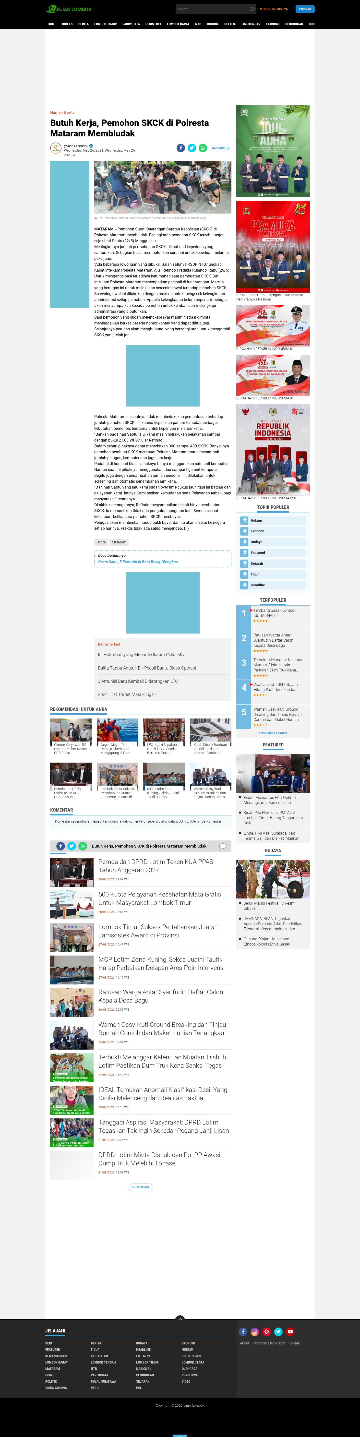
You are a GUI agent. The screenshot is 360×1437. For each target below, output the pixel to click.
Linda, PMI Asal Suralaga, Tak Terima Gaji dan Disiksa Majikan (272, 836)
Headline (258, 585)
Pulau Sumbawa (103, 1381)
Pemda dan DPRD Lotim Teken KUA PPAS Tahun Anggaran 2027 (155, 866)
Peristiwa (153, 24)
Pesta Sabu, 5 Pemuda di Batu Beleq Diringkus (138, 562)
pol (139, 1388)
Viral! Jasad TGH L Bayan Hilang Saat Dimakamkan (275, 687)
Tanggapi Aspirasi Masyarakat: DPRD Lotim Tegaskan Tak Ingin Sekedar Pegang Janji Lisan (163, 1126)
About (244, 1343)
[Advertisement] (180, 67)
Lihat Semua (140, 1187)
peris (95, 1388)
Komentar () (220, 148)
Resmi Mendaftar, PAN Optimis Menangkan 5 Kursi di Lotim (270, 800)
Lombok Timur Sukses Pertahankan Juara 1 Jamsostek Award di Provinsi (158, 931)
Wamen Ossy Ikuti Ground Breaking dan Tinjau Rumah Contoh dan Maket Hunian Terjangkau (162, 1029)
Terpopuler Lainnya (273, 733)
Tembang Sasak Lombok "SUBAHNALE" (274, 613)
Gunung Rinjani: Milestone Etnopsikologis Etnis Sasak (267, 941)
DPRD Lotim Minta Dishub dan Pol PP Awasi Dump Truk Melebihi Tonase (159, 1159)
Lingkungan (251, 24)
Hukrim (213, 24)
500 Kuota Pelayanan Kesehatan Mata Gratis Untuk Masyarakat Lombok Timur (159, 898)
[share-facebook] (181, 148)
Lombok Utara (193, 1362)
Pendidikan (294, 24)
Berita (83, 24)
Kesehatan (99, 1356)
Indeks (67, 24)
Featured (258, 553)
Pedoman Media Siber (269, 1343)
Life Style (144, 1356)
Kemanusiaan (56, 1356)
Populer (305, 9)
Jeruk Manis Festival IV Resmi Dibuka (270, 906)
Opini (49, 1375)
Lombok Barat (178, 24)
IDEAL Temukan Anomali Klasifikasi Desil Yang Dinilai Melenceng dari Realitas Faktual (162, 1094)
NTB (198, 24)
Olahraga (189, 1369)
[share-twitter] (192, 148)
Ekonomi (273, 24)
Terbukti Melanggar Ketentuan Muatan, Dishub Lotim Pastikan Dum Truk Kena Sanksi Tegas (162, 1061)
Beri (48, 1343)
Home (52, 24)
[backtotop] (180, 1320)
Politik (230, 24)
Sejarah (257, 563)
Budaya (314, 24)
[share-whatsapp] (203, 148)
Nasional (143, 1369)
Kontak (294, 1343)
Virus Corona (56, 1388)
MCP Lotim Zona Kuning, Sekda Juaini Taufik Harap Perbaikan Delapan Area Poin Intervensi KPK (161, 968)
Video (186, 1381)
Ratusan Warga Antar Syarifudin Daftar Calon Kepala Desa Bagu (160, 996)
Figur (255, 574)
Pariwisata (131, 24)
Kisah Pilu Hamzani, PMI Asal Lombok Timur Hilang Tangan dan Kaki (273, 817)
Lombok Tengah (103, 1362)
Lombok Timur (105, 24)
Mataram (119, 542)
